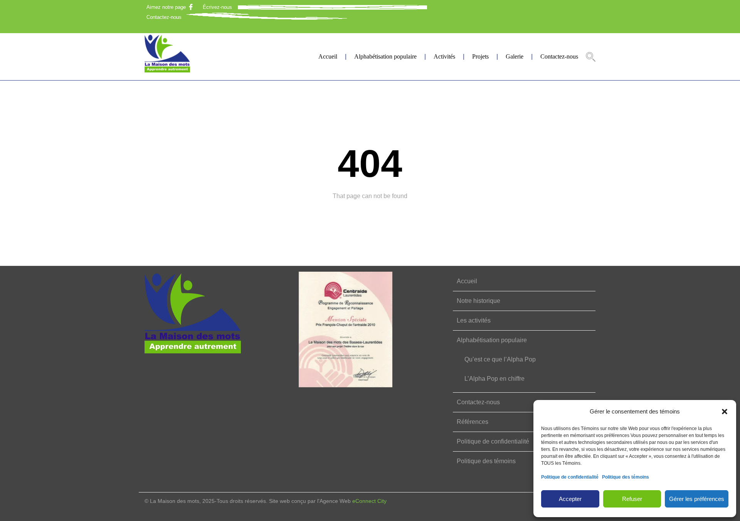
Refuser (632, 499)
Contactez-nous (164, 17)
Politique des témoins (625, 477)
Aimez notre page (166, 7)
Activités (444, 56)
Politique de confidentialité (570, 477)
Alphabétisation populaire (385, 56)
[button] (724, 411)
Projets (480, 56)
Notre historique (478, 300)
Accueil (327, 56)
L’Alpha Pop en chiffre (494, 378)
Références (472, 421)
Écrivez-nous (217, 7)
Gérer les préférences (696, 499)
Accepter (570, 499)
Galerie (514, 56)
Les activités (474, 320)
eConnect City (369, 501)
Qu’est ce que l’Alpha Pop (500, 359)
